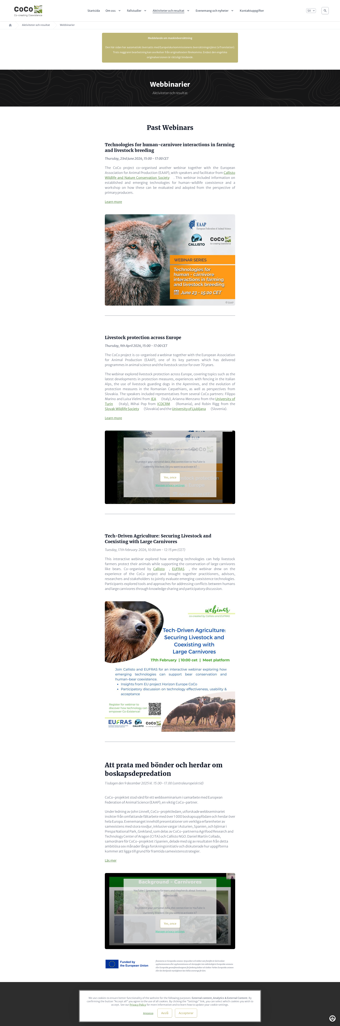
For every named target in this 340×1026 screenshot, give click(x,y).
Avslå (164, 1013)
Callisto (159, 569)
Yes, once (170, 477)
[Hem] (28, 10)
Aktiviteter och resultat (36, 25)
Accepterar (186, 1013)
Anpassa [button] (148, 1013)
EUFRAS (178, 569)
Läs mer (111, 860)
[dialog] (170, 1006)
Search (325, 10)
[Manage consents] (332, 1018)
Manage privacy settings (170, 485)
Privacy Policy (138, 1004)
